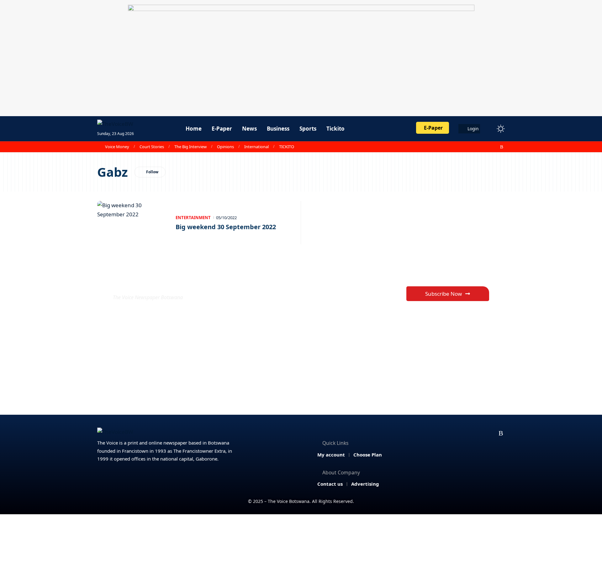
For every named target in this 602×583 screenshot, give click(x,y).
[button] (489, 128)
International (256, 146)
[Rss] (502, 147)
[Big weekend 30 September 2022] (133, 222)
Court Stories (152, 146)
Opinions (225, 146)
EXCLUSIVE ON (159, 282)
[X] (474, 147)
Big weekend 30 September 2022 (226, 227)
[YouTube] (481, 147)
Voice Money (117, 146)
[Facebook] (467, 147)
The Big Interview (190, 146)
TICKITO (286, 146)
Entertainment (193, 217)
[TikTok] (495, 147)
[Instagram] (488, 147)
